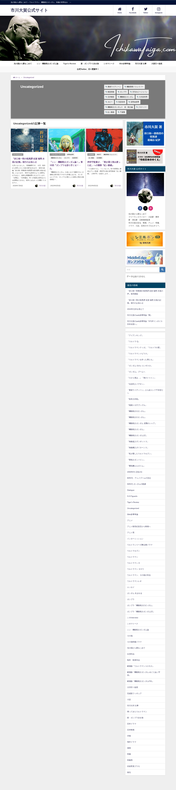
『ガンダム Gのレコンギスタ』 (140, 366)
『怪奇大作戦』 (133, 399)
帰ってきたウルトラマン (137, 712)
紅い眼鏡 (111, 112)
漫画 (129, 748)
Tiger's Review (69, 63)
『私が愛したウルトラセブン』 (139, 454)
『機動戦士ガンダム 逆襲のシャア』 (142, 423)
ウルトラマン (132, 557)
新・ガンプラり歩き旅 (90, 63)
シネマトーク (109, 63)
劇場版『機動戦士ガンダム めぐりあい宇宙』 (143, 673)
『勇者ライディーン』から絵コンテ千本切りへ (145, 391)
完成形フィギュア (134, 693)
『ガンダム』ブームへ (57, 154)
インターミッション (135, 539)
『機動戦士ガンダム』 (136, 429)
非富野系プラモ (133, 766)
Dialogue (130, 490)
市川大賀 (42, 185)
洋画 (129, 736)
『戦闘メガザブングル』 (137, 405)
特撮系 (130, 760)
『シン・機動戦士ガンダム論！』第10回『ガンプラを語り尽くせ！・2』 (66, 165)
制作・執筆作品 (133, 660)
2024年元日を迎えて (135, 309)
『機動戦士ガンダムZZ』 (137, 435)
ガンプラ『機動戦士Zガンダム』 (140, 605)
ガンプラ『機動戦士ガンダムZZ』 (141, 611)
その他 (130, 636)
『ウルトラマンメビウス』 (138, 353)
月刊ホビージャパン (139, 92)
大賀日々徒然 (156, 63)
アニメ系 (130, 532)
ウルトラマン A (133, 563)
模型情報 (111, 92)
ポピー (110, 102)
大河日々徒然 (132, 687)
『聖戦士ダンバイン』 (136, 460)
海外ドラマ (131, 742)
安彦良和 (121, 102)
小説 (129, 699)
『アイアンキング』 (135, 335)
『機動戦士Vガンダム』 (136, 411)
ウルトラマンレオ (134, 581)
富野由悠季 (135, 102)
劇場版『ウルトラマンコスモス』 (140, 666)
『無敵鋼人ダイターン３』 (138, 447)
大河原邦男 (143, 97)
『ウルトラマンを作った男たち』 (140, 360)
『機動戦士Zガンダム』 (136, 417)
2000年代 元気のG (134, 472)
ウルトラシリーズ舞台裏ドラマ (139, 545)
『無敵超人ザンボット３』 (138, 441)
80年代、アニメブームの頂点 (139, 478)
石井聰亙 (111, 97)
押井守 (99, 154)
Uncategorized (17, 154)
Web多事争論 (124, 63)
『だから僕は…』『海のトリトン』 (141, 378)
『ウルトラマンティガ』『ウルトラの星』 (144, 347)
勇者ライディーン (114, 87)
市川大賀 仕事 (140, 63)
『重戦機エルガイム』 (136, 466)
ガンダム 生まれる (134, 593)
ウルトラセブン (133, 551)
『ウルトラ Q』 (133, 341)
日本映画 (91, 154)
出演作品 (130, 654)
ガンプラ (123, 92)
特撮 (129, 754)
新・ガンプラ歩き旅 (135, 718)
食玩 (129, 772)
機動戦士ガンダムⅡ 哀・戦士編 (120, 107)
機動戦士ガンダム (126, 97)
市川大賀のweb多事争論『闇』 (139, 315)
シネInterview (132, 618)
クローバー (142, 107)
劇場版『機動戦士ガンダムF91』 (140, 681)
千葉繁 (122, 112)
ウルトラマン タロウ (135, 569)
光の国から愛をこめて (23, 63)
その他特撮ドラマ (134, 642)
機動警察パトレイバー (135, 87)
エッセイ (130, 587)
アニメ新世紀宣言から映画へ (139, 526)
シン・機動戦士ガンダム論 (47, 63)
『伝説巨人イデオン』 (136, 384)
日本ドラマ (131, 724)
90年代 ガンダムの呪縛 (136, 484)
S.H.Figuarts (132, 496)
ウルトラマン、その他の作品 (139, 575)
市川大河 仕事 (133, 705)
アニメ (130, 520)
